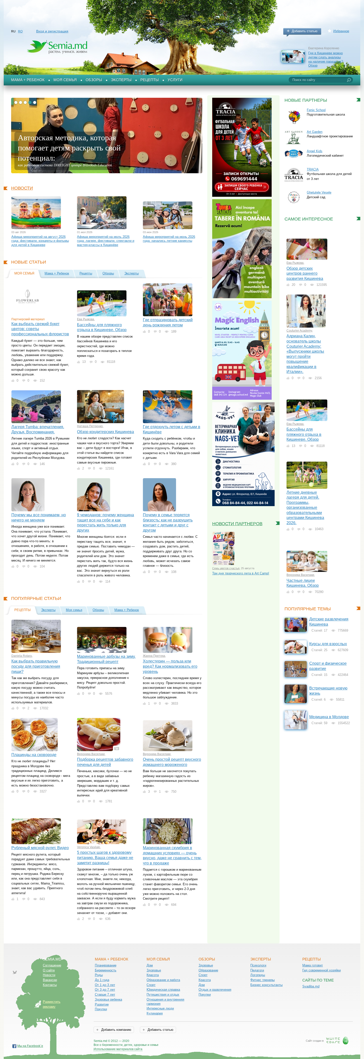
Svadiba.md (310, 986)
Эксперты (121, 80)
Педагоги (257, 970)
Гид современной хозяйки (321, 970)
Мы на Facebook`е (30, 1046)
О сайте (49, 970)
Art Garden (314, 132)
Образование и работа (163, 980)
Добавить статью (304, 31)
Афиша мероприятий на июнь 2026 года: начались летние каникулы (169, 239)
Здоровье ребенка (108, 999)
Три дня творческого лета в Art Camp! (240, 573)
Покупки (101, 1009)
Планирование (105, 965)
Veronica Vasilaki (88, 847)
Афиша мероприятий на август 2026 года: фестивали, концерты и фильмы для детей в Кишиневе (40, 241)
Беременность (105, 970)
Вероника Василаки (91, 754)
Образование (208, 970)
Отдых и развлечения (215, 989)
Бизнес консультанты (266, 985)
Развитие (102, 1004)
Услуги (175, 80)
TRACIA (313, 169)
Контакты (50, 985)
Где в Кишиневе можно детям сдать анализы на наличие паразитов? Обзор (325, 59)
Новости (22, 188)
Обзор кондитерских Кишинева (105, 432)
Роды (99, 975)
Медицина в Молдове (329, 717)
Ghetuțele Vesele (319, 192)
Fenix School (316, 110)
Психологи (258, 965)
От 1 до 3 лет (105, 985)
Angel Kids (314, 151)
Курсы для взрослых (328, 644)
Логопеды (257, 975)
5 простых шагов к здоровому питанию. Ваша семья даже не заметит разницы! (105, 857)
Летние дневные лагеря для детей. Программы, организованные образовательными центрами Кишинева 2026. (305, 507)
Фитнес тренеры (262, 980)
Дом (150, 965)
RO (20, 31)
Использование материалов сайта (118, 1049)
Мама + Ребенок (28, 80)
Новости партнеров (237, 523)
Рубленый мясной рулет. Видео (40, 848)
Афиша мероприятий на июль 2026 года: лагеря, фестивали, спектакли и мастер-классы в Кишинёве (105, 241)
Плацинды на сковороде (33, 755)
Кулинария (155, 1013)
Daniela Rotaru (21, 656)
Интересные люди (160, 1008)
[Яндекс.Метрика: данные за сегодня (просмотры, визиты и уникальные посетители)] (172, 1041)
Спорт (151, 985)
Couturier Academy (299, 330)
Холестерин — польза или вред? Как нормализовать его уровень (170, 666)
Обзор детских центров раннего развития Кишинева (304, 273)
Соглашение (52, 965)
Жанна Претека (154, 656)
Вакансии (50, 980)
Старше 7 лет (105, 994)
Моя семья (65, 80)
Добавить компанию (115, 1030)
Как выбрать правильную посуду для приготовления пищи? (35, 666)
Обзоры (94, 80)
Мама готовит (312, 965)
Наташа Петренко (90, 426)
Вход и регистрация (52, 31)
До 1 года (102, 980)
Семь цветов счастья (225, 568)
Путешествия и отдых (163, 994)
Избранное (341, 31)
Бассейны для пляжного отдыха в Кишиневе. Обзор (303, 434)
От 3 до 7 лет (105, 989)
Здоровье (154, 970)
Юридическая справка (163, 989)
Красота (153, 975)
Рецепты (149, 80)
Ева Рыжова (85, 319)
